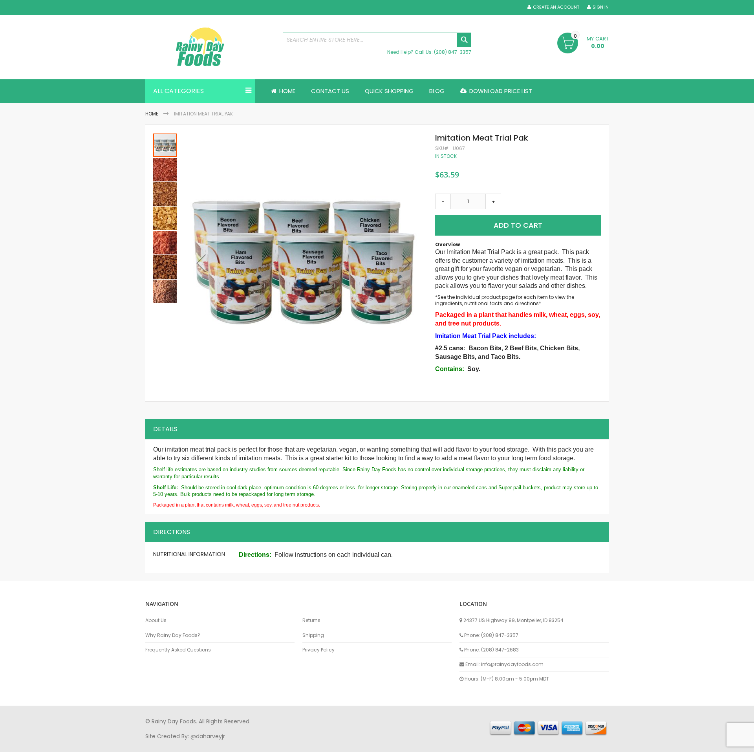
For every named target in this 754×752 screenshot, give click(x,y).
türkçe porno (242, 744)
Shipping (313, 635)
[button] (201, 263)
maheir (213, 744)
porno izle (188, 744)
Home (151, 113)
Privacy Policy (318, 650)
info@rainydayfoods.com (512, 664)
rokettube (433, 744)
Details (165, 429)
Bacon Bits (485, 348)
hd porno (273, 744)
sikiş (168, 744)
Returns (311, 620)
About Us (156, 620)
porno (153, 744)
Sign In (601, 7)
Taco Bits (505, 356)
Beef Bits (523, 348)
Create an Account (556, 7)
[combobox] (377, 40)
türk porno (404, 744)
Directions (171, 531)
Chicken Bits (559, 348)
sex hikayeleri (466, 744)
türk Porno (322, 744)
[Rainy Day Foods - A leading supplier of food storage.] (210, 47)
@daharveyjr (207, 736)
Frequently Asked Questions (178, 650)
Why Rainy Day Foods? (172, 635)
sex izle (297, 744)
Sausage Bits (455, 356)
